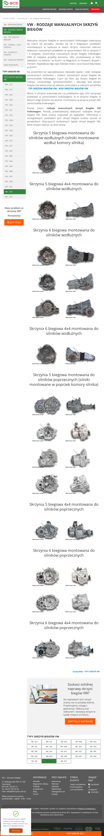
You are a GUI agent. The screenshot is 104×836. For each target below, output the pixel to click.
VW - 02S (8, 140)
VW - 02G (9, 105)
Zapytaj (73, 3)
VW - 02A (9, 94)
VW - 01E (8, 89)
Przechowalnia (76, 787)
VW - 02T (8, 146)
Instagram (92, 788)
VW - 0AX (9, 191)
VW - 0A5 (9, 166)
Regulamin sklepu (40, 784)
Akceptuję (16, 830)
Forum (36, 794)
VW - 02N (9, 125)
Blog (35, 791)
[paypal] (68, 828)
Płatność (55, 784)
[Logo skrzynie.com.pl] (11, 4)
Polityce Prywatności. (87, 808)
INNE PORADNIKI (11, 65)
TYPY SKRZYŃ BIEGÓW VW (13, 78)
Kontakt (83, 3)
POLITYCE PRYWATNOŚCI (13, 826)
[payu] (57, 828)
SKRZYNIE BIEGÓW (49, 9)
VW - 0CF (8, 197)
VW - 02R (9, 135)
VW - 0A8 (9, 171)
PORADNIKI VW (22, 18)
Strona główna (9, 18)
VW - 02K (9, 115)
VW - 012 (8, 84)
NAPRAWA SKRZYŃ (66, 9)
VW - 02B (9, 100)
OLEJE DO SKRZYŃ (81, 9)
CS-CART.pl (44, 829)
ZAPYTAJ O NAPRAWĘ (80, 721)
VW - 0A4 (9, 161)
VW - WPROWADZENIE (13, 24)
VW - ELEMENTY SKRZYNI (10, 53)
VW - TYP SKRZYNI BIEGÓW (11, 38)
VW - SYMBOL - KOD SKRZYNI (12, 46)
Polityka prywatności (38, 787)
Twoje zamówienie (78, 784)
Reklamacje (56, 789)
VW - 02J (8, 110)
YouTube (94, 792)
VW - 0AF (8, 176)
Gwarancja (56, 781)
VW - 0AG (9, 181)
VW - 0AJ (8, 186)
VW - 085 (8, 156)
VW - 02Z (8, 151)
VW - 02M (9, 120)
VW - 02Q (9, 130)
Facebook (94, 784)
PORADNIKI (95, 9)
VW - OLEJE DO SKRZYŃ (13, 60)
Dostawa (55, 786)
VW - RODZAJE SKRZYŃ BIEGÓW (13, 30)
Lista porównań (76, 789)
